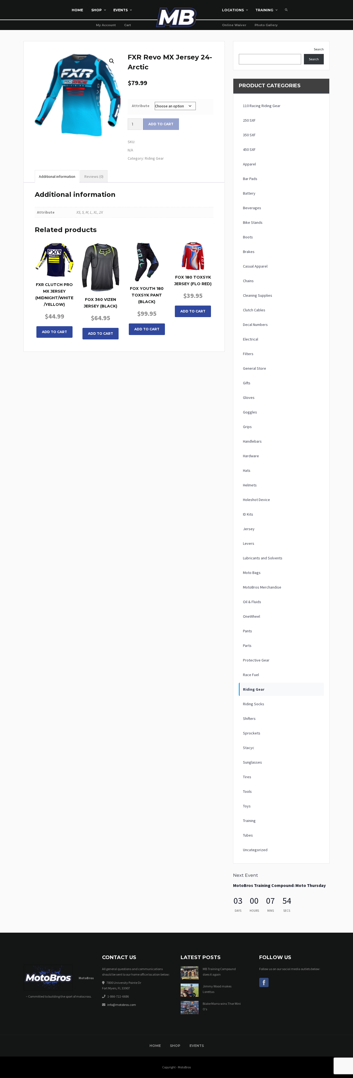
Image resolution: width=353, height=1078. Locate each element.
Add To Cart (54, 332)
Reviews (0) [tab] (93, 176)
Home (155, 1046)
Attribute (140, 105)
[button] (112, 61)
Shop (175, 1046)
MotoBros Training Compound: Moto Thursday (279, 885)
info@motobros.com (121, 1005)
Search (319, 49)
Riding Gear (154, 158)
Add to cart (160, 124)
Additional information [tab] (57, 176)
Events (196, 1046)
